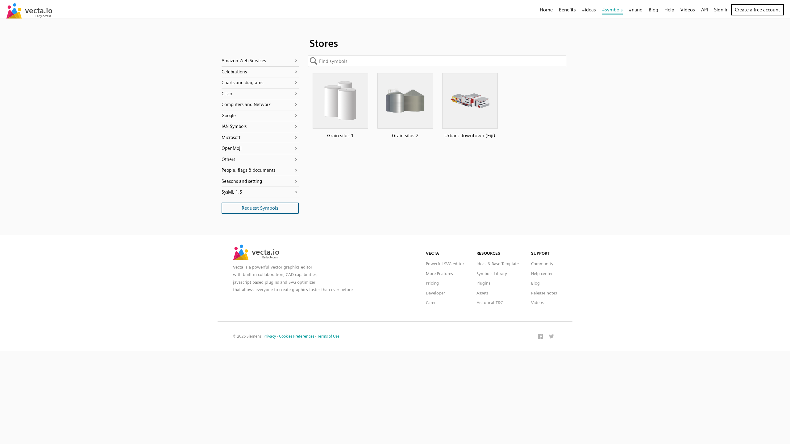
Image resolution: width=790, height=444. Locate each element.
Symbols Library (491, 273)
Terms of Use (328, 336)
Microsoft (231, 137)
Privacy (270, 336)
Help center (542, 273)
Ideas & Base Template (497, 263)
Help (669, 10)
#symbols (612, 10)
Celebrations (234, 72)
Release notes (544, 292)
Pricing (432, 283)
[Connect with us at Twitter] (551, 337)
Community (542, 263)
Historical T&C (489, 302)
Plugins (483, 283)
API (704, 10)
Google (229, 115)
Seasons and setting (242, 181)
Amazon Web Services (244, 61)
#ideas (589, 10)
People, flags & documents (248, 170)
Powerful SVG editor (445, 263)
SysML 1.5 (232, 192)
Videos (687, 10)
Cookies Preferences (296, 336)
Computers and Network (246, 104)
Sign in (721, 10)
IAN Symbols (234, 126)
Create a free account (757, 10)
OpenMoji (232, 148)
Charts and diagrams (242, 82)
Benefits (567, 10)
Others (228, 159)
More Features (439, 273)
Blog (653, 10)
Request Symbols (260, 208)
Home (546, 10)
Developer (435, 292)
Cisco (227, 94)
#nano (635, 10)
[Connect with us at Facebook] (540, 337)
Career (432, 302)
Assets (482, 292)
